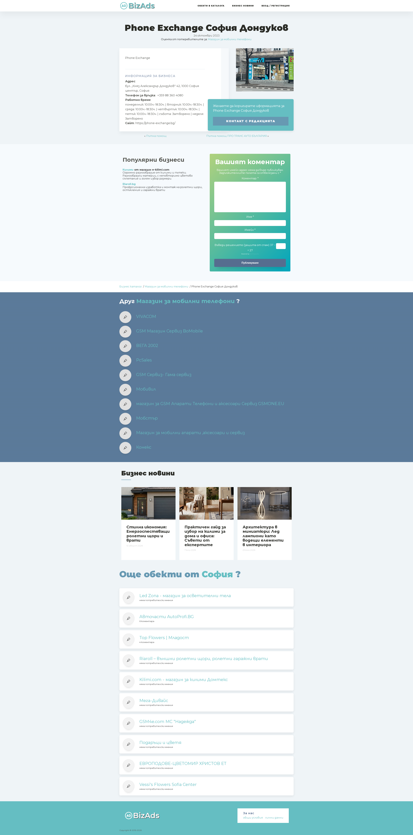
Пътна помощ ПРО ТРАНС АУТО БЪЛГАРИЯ (236, 135)
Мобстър (147, 418)
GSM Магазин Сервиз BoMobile (169, 331)
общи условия (253, 817)
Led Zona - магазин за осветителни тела (185, 595)
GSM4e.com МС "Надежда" (167, 721)
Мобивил (146, 389)
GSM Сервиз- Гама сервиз (163, 374)
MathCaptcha (254, 254)
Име (250, 216)
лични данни (274, 817)
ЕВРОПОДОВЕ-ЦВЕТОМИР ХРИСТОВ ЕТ (183, 763)
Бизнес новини (243, 6)
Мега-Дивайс (153, 700)
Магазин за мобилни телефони (230, 39)
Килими (128, 169)
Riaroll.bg (129, 184)
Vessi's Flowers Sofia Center (168, 784)
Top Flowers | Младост (164, 637)
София (217, 574)
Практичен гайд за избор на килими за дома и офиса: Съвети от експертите (205, 536)
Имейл (250, 230)
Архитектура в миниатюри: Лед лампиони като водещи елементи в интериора (263, 536)
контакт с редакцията (250, 121)
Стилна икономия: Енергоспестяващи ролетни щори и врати (148, 534)
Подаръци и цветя (160, 742)
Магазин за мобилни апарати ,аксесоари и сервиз (190, 432)
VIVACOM (146, 316)
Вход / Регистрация (276, 6)
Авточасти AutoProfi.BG (166, 616)
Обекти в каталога (210, 6)
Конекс (143, 447)
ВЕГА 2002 (147, 345)
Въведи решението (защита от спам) (242, 245)
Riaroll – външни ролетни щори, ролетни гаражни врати (203, 658)
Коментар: (250, 178)
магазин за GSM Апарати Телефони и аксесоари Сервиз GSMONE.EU (210, 403)
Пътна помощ (156, 135)
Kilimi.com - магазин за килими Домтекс (183, 679)
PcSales (144, 360)
